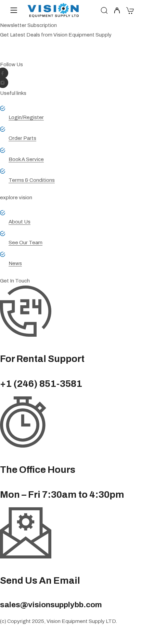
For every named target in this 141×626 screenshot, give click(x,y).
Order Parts (22, 138)
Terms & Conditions (32, 180)
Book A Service (26, 159)
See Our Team (25, 242)
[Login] (116, 11)
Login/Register (26, 117)
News (15, 263)
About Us (19, 221)
